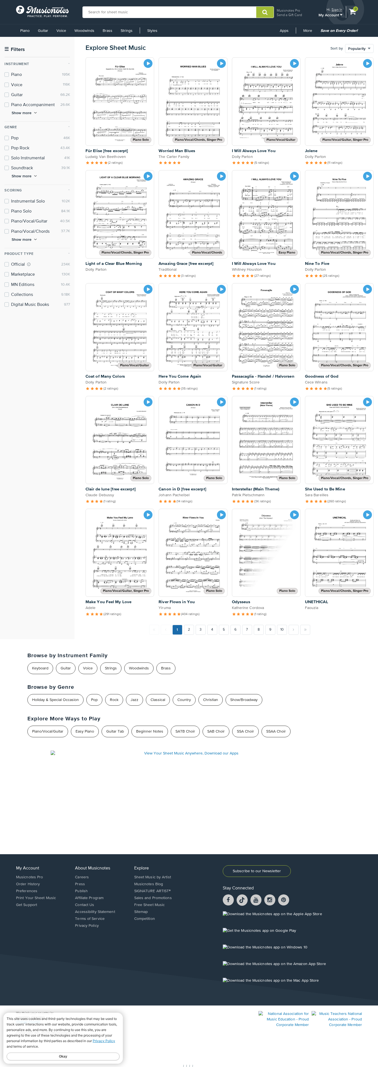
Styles (152, 31)
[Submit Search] (265, 12)
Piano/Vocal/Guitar (47, 731)
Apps (284, 31)
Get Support (26, 905)
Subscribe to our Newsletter (257, 871)
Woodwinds (84, 31)
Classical (158, 700)
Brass (107, 31)
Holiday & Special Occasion (55, 700)
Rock (114, 700)
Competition (144, 919)
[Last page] (305, 630)
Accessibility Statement (95, 912)
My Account (329, 15)
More (309, 33)
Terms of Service (90, 919)
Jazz (134, 700)
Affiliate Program (89, 898)
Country (184, 700)
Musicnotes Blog (148, 884)
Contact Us (84, 905)
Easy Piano (85, 731)
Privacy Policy (87, 926)
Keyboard (40, 668)
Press (80, 884)
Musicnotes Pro (288, 10)
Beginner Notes (149, 731)
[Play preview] (148, 63)
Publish (81, 891)
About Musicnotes (92, 868)
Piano (25, 31)
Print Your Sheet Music (36, 898)
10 (282, 629)
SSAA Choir (276, 731)
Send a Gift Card (289, 15)
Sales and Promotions (153, 898)
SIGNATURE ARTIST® (152, 891)
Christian (210, 700)
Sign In (337, 9)
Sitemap (141, 912)
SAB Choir (216, 731)
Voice (61, 31)
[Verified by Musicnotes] (28, 264)
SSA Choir (245, 731)
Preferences (26, 891)
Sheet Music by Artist (152, 877)
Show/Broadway (244, 700)
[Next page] (294, 630)
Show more (22, 113)
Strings (127, 31)
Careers (82, 877)
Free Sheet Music (149, 905)
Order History (28, 884)
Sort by (336, 48)
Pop (94, 700)
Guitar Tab (115, 731)
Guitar (43, 31)
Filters (14, 49)
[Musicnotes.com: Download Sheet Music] (42, 11)
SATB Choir (185, 731)
